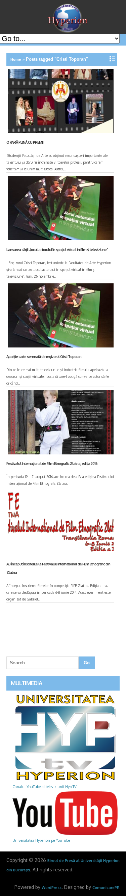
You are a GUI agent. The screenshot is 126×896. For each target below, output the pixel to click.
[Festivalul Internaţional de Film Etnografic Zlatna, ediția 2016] (60, 423)
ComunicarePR (106, 887)
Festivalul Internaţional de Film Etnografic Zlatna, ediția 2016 (51, 463)
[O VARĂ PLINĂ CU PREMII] (60, 102)
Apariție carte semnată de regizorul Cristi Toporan (43, 356)
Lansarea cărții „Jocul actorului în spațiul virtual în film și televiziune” (57, 249)
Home (15, 59)
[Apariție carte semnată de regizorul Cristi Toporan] (60, 316)
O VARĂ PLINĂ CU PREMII (24, 142)
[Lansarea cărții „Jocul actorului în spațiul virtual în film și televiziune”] (60, 209)
